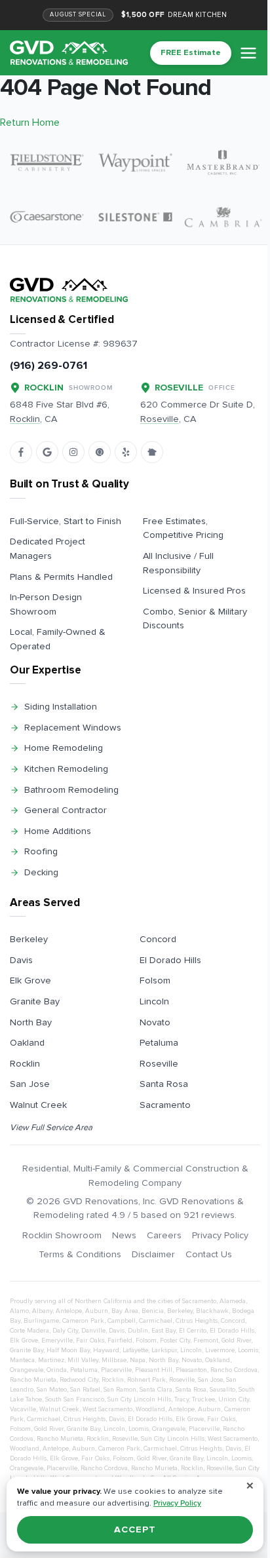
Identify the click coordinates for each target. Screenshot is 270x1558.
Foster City (175, 1340)
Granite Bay (35, 1001)
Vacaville (23, 1409)
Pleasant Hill (153, 1370)
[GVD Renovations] (69, 53)
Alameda (233, 1301)
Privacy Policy (220, 1235)
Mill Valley (83, 1360)
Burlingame (41, 1321)
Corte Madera (29, 1331)
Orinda (57, 1370)
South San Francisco (74, 1399)
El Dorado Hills (170, 960)
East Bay (163, 1331)
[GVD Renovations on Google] (47, 452)
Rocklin (25, 1063)
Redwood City (79, 1380)
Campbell (121, 1321)
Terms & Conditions (80, 1254)
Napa (137, 1360)
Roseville (159, 1063)
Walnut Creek (38, 1105)
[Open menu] (248, 53)
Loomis (248, 1350)
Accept (134, 1529)
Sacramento (165, 1105)
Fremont (205, 1340)
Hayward (106, 1350)
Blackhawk (212, 1311)
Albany (42, 1311)
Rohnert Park (146, 1380)
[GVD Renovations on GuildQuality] (99, 452)
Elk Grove (30, 980)
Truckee (203, 1399)
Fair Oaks (90, 1340)
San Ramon (120, 1390)
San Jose (30, 1084)
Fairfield (119, 1340)
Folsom (155, 980)
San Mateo (52, 1390)
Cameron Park (83, 1321)
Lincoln (154, 1001)
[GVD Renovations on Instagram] (73, 452)
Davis (21, 960)
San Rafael (85, 1390)
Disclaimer (153, 1254)
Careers (164, 1235)
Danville (93, 1331)
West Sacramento (107, 1409)
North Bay (31, 1022)
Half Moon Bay (68, 1350)
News (124, 1235)
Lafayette (135, 1350)
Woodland (150, 1409)
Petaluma (159, 1042)
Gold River (236, 1340)
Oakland (27, 1042)
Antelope (69, 1311)
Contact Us (208, 1254)
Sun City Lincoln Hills (139, 1399)
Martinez (51, 1360)
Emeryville (57, 1340)
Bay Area (124, 1311)
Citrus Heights (197, 1321)
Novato (155, 1022)
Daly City (65, 1331)
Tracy (181, 1399)
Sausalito (222, 1390)
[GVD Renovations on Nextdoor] (152, 452)
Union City (233, 1399)
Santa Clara (156, 1390)
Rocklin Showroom (62, 1235)
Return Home (30, 122)
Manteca (22, 1360)
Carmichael (155, 1321)
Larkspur (164, 1350)
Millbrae (114, 1360)
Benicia (153, 1311)
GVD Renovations (100, 1201)
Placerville (116, 1370)
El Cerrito (192, 1331)
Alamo (19, 1311)
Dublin (138, 1331)
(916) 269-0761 (48, 365)
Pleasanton (191, 1370)
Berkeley (29, 939)
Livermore (220, 1350)
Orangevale (26, 1370)
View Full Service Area (51, 1127)
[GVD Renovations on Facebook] (21, 452)
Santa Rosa (164, 1084)
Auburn (96, 1311)
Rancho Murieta (33, 1380)
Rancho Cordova (234, 1370)
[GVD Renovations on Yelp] (126, 452)
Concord (158, 939)
